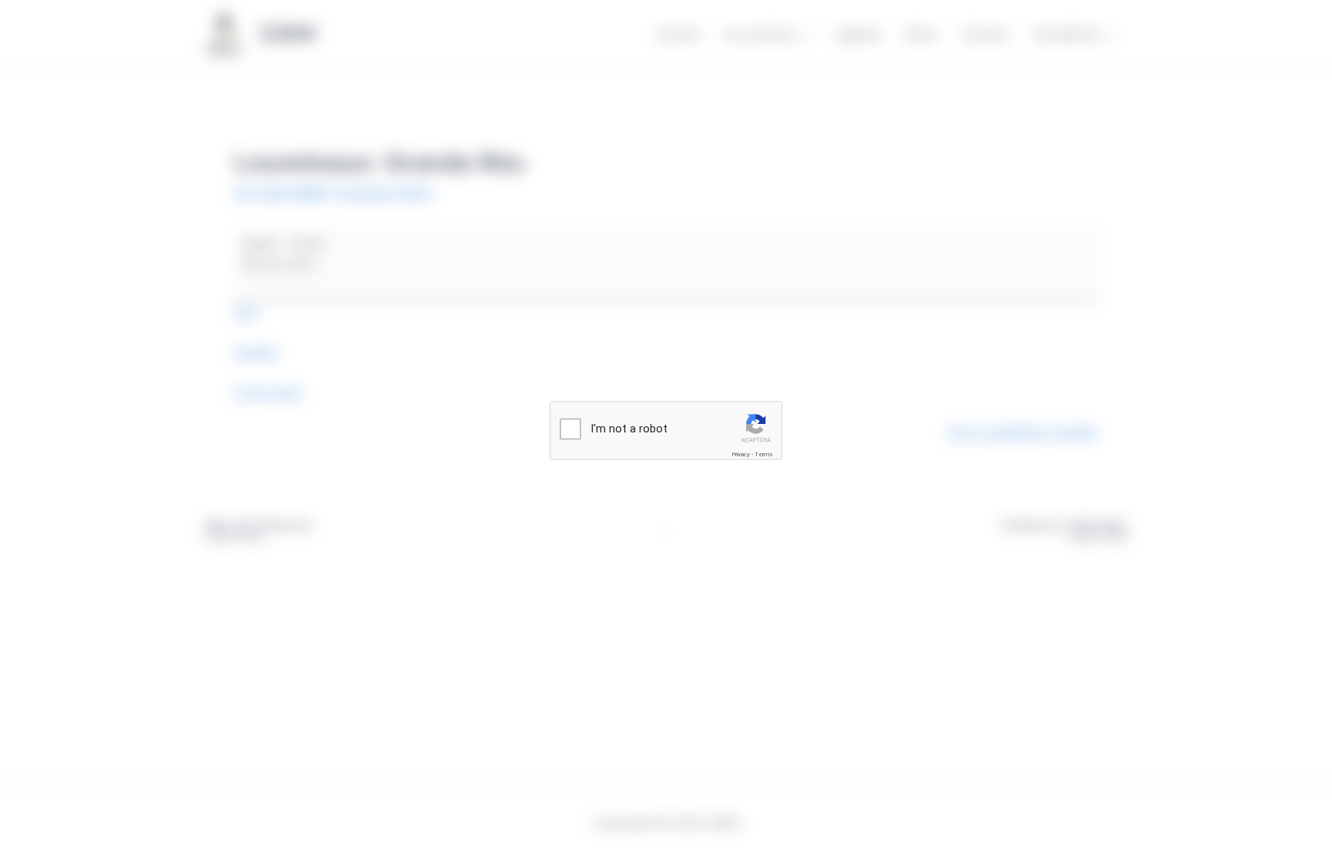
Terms (764, 454)
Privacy (741, 454)
